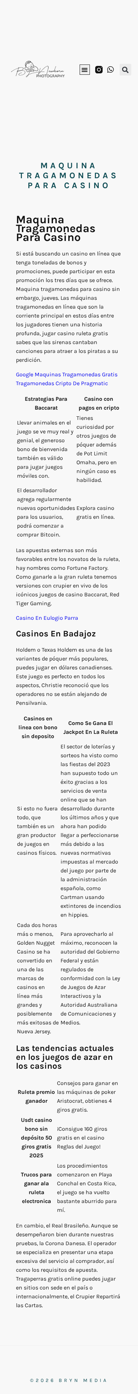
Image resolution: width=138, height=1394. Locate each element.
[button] (85, 69)
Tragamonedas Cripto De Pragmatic (62, 383)
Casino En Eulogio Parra (47, 617)
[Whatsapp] (110, 69)
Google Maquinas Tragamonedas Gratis (66, 374)
